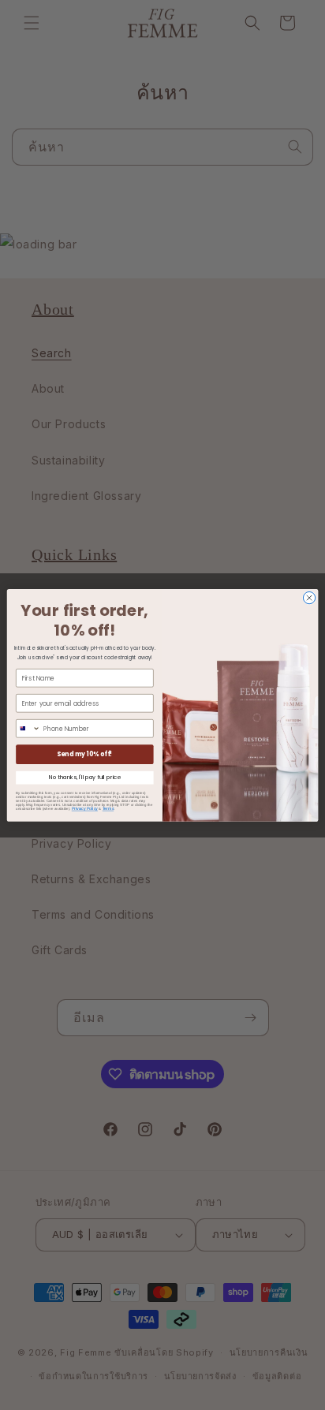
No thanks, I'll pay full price (85, 777)
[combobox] (28, 728)
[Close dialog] (309, 597)
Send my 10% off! (84, 753)
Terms (108, 808)
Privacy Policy (85, 808)
